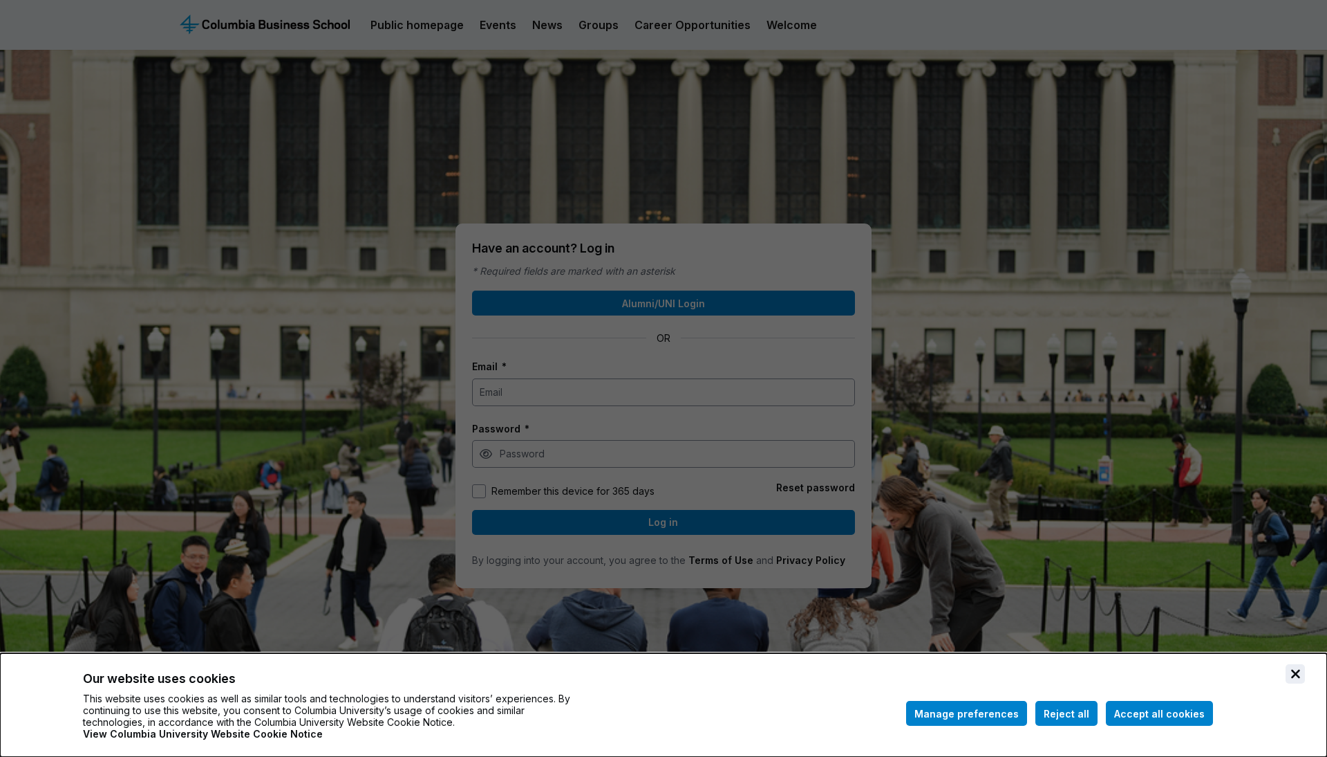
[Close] (1295, 674)
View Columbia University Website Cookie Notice (203, 734)
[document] (663, 705)
